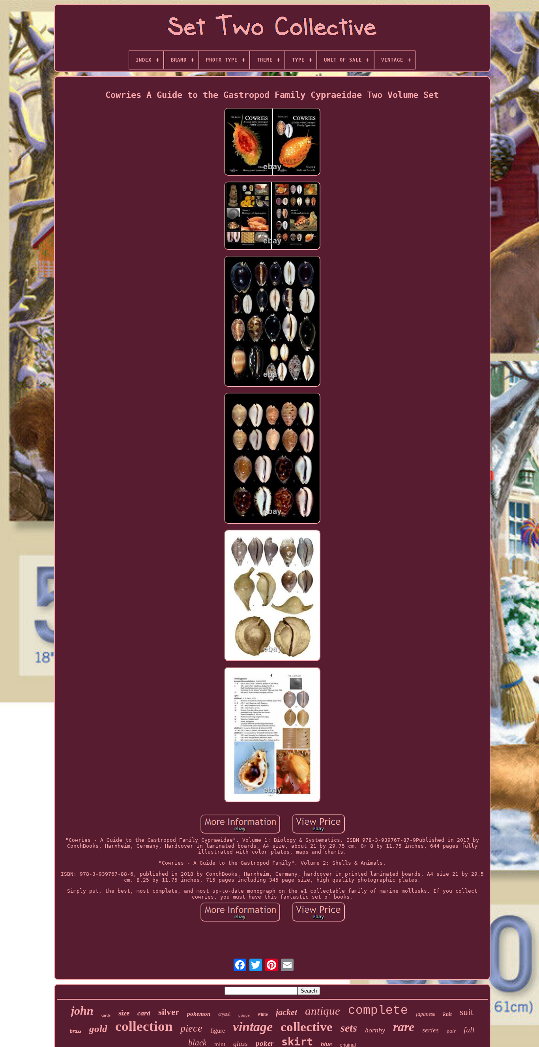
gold (98, 1028)
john (82, 1010)
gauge (244, 1015)
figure (217, 1030)
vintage (253, 1026)
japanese (425, 1014)
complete (378, 1010)
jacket (286, 1012)
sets (349, 1028)
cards (105, 1015)
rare (403, 1027)
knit (447, 1014)
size (123, 1013)
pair (451, 1031)
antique (322, 1010)
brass (75, 1031)
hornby (375, 1030)
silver (168, 1012)
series (430, 1030)
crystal (224, 1014)
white (263, 1014)
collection (143, 1026)
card (143, 1013)
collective (307, 1027)
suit (466, 1012)
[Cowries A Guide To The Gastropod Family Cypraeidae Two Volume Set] (272, 142)
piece (191, 1028)
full (469, 1029)
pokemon (198, 1014)
